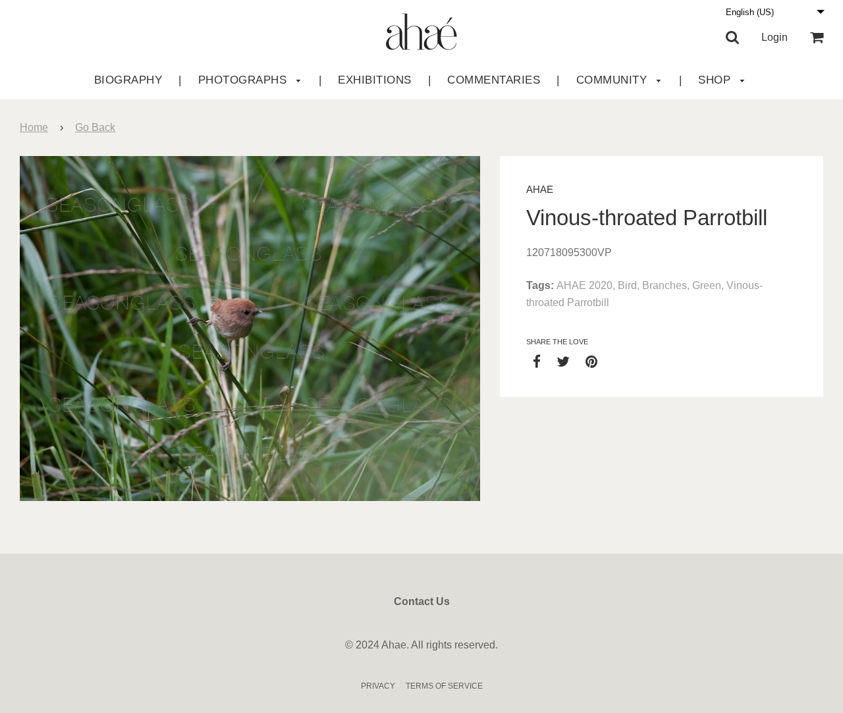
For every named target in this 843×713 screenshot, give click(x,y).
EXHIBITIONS (375, 80)
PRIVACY (378, 686)
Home (34, 127)
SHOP (716, 80)
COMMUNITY (613, 80)
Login (774, 37)
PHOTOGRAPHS (244, 80)
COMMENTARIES (493, 80)
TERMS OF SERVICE (444, 686)
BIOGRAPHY (128, 80)
